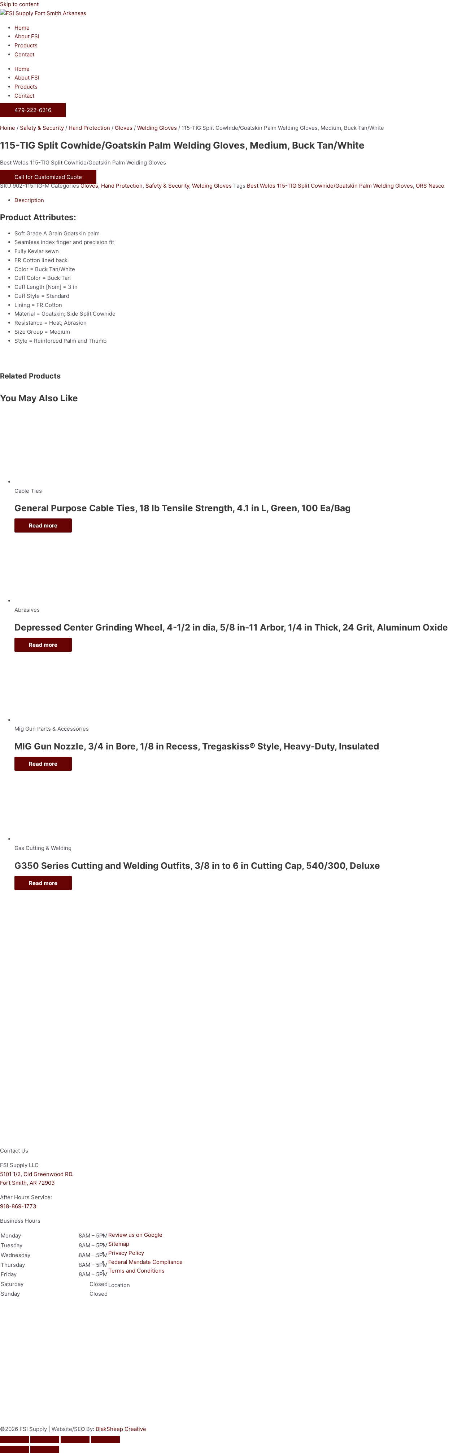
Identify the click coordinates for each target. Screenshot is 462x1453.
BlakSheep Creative (121, 1429)
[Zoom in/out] (14, 1439)
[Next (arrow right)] (44, 1449)
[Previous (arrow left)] (14, 1449)
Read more (43, 525)
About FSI (26, 36)
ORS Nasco (430, 185)
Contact (24, 54)
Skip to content (19, 4)
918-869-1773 (18, 1206)
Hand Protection (89, 127)
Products (26, 45)
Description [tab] (29, 200)
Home (22, 27)
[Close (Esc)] (105, 1439)
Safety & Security (42, 127)
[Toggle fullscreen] (44, 1439)
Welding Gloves (157, 127)
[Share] (75, 1439)
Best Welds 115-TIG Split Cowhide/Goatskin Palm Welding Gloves (330, 185)
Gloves (123, 127)
